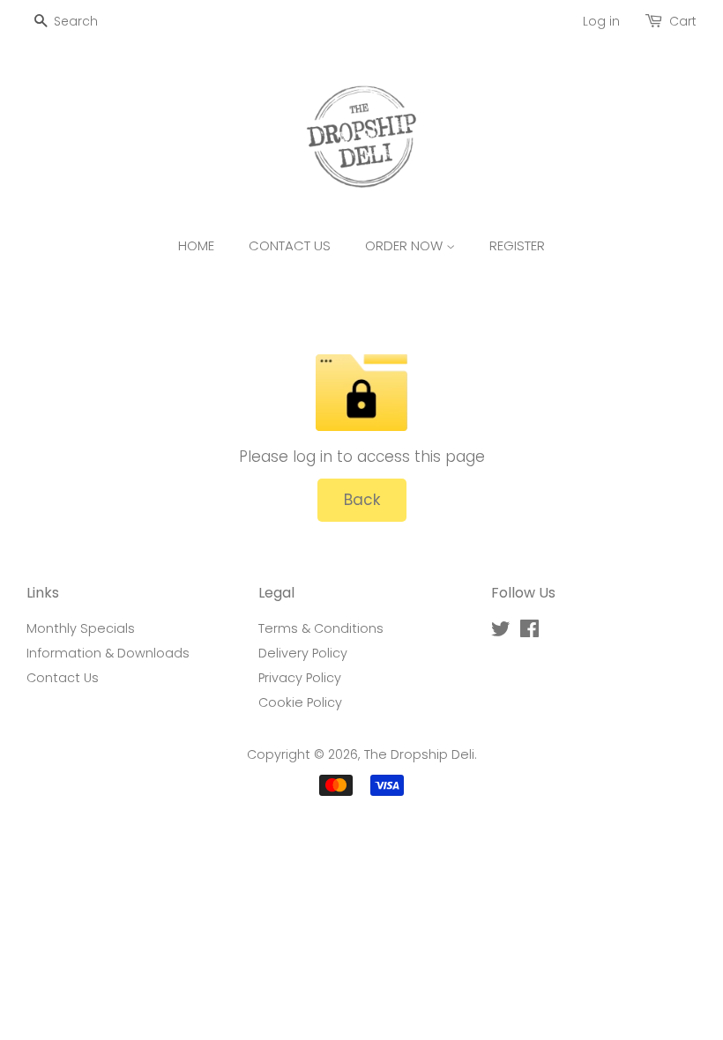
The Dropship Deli (419, 754)
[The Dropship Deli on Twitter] (501, 632)
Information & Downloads (108, 653)
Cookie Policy (300, 702)
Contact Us (290, 245)
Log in (601, 21)
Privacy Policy (299, 678)
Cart (683, 21)
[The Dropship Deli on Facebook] (529, 632)
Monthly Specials (80, 628)
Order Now (405, 245)
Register (517, 245)
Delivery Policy (302, 653)
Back (362, 499)
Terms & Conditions (321, 628)
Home (196, 245)
